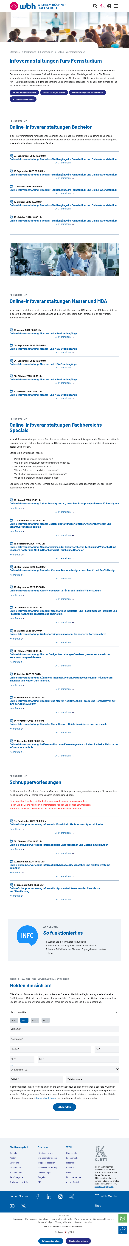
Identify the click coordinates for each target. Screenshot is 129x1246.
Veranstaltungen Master (54, 92)
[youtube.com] (12, 1205)
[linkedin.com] (48, 1196)
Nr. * (98, 1048)
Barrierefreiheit (59, 1219)
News (68, 1172)
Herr (24, 1020)
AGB (70, 1219)
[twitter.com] (23, 1205)
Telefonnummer (75, 1079)
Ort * (41, 1059)
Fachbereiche (72, 1158)
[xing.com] (71, 1196)
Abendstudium (16, 1172)
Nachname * (17, 1038)
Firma (45, 1020)
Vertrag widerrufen (63, 1222)
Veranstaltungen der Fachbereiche (87, 92)
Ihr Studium (30, 51)
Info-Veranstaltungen (47, 1158)
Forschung (71, 1162)
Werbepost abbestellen (103, 1219)
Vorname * (16, 1028)
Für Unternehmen (74, 1177)
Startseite (15, 51)
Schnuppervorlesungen (23, 99)
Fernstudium (46, 51)
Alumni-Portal (72, 1182)
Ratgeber (42, 1177)
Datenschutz (31, 1219)
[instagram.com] (60, 1196)
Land (11, 1065)
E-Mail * (15, 1079)
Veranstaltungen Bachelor (24, 92)
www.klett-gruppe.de (104, 1186)
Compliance (44, 1219)
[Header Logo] (40, 6)
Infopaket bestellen (50, 1241)
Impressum (18, 1219)
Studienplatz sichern (78, 1241)
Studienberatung (45, 1153)
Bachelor (14, 1153)
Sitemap (78, 1222)
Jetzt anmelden (64, 162)
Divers (35, 1020)
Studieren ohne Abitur (19, 1182)
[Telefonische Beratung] (102, 6)
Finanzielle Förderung (47, 1167)
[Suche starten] (95, 6)
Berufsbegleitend (17, 1177)
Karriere (70, 1167)
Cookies (88, 1222)
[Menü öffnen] (116, 6)
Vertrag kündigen (45, 1222)
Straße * (15, 1048)
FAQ (39, 1182)
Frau (14, 1020)
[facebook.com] (37, 1196)
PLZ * (13, 1059)
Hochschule (71, 1153)
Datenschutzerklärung (45, 1097)
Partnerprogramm (82, 1219)
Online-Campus (44, 1172)
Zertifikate (14, 1162)
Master (13, 1158)
